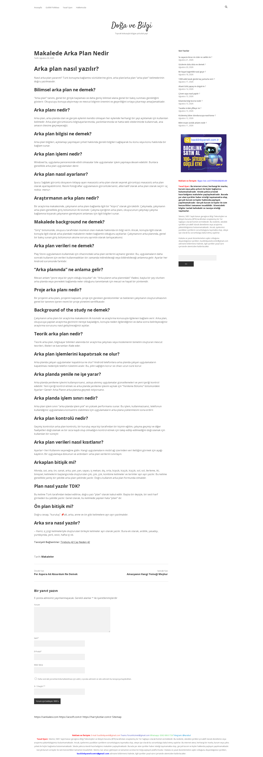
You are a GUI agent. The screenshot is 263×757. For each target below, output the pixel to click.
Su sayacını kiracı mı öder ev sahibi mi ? (195, 57)
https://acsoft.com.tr (70, 717)
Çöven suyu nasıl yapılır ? (189, 93)
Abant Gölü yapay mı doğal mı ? (192, 86)
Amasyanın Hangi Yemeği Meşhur (147, 574)
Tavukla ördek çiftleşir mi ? (190, 108)
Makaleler (47, 556)
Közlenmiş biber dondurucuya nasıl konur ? (197, 115)
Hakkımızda (81, 7)
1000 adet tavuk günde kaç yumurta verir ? (197, 79)
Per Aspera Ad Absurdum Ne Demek (56, 574)
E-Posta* (38, 651)
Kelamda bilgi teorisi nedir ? (190, 101)
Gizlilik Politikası (52, 7)
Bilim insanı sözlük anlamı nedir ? (193, 123)
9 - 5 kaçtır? (39, 686)
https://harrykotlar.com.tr (97, 717)
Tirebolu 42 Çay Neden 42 (75, 542)
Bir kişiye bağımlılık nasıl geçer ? (192, 71)
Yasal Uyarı (67, 7)
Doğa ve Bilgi (131, 25)
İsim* (36, 638)
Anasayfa (38, 7)
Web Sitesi (38, 665)
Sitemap (116, 717)
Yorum (37, 604)
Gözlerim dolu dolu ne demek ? (192, 64)
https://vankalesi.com (46, 717)
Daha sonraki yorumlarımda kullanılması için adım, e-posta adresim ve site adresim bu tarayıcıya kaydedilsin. (85, 679)
